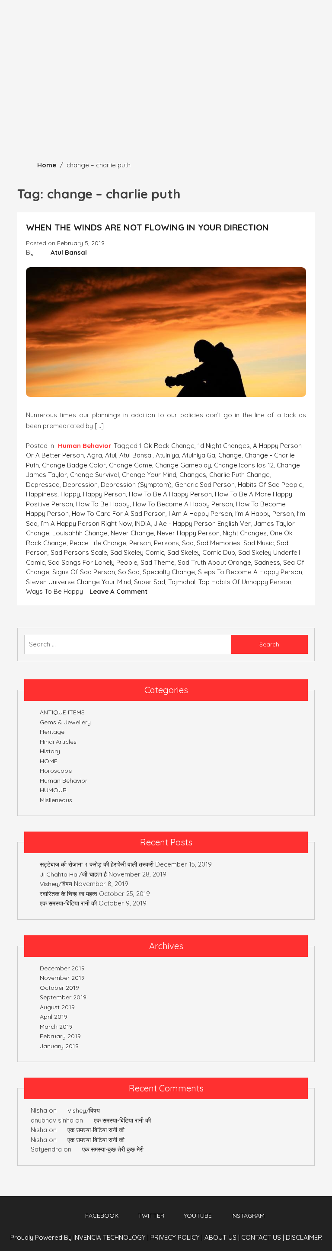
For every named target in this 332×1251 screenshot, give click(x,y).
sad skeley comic (137, 552)
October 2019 (59, 988)
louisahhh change (80, 533)
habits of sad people (270, 484)
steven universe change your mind (78, 582)
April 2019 (53, 1017)
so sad (129, 572)
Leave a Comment (118, 591)
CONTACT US (262, 1237)
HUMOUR (53, 790)
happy (70, 494)
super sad (149, 582)
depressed (43, 484)
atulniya (167, 455)
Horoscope (56, 770)
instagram (248, 1215)
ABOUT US (221, 1237)
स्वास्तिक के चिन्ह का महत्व (68, 894)
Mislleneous (56, 800)
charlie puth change (239, 474)
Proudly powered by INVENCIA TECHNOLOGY (78, 1237)
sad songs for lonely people (92, 562)
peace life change (98, 543)
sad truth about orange (214, 562)
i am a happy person (200, 513)
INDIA (143, 523)
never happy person (188, 533)
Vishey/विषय (56, 884)
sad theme (157, 562)
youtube (198, 1215)
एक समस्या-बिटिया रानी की (68, 903)
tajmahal (181, 582)
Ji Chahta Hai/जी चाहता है (73, 874)
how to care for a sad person (119, 513)
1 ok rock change (167, 446)
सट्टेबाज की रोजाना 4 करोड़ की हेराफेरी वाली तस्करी (96, 864)
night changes (245, 533)
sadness (267, 562)
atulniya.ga (198, 455)
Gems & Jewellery (65, 722)
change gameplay (183, 465)
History (50, 751)
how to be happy (103, 504)
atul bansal (136, 455)
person (140, 543)
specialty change (169, 572)
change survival (94, 474)
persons (166, 543)
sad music (258, 543)
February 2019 (60, 1036)
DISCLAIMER (304, 1237)
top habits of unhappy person (244, 582)
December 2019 (62, 968)
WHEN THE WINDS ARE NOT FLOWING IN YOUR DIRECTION (147, 227)
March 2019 (56, 1026)
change (230, 455)
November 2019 (62, 978)
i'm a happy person (264, 513)
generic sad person (205, 484)
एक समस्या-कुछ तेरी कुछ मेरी (113, 1149)
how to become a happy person (183, 504)
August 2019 (57, 1007)
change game (130, 465)
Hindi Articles (58, 741)
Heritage (52, 732)
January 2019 (59, 1046)
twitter (151, 1215)
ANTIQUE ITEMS (62, 712)
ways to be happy (54, 591)
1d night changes (224, 446)
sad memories (218, 543)
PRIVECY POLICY (176, 1237)
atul (110, 455)
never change (132, 533)
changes (192, 474)
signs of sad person (83, 572)
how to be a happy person (170, 494)
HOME (48, 761)
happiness (41, 494)
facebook (101, 1215)
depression (80, 484)
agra (94, 455)
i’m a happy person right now (86, 523)
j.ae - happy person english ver (202, 523)
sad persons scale (79, 552)
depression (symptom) (136, 484)
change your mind (149, 474)
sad (188, 543)
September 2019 (63, 997)
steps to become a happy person (250, 572)
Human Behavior (85, 446)
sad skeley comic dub (201, 552)
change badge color (74, 465)
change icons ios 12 (244, 465)
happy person (104, 494)
